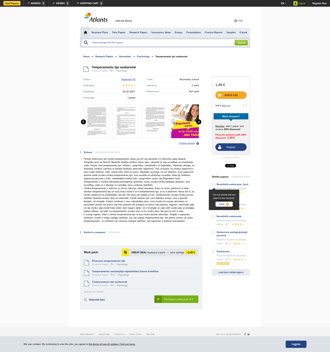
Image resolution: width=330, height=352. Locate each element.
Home (86, 56)
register (219, 126)
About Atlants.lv (87, 334)
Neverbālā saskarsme (229, 216)
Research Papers (100, 71)
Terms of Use (135, 334)
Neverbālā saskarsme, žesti (232, 184)
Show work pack (97, 299)
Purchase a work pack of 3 (178, 299)
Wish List (226, 105)
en (282, 3)
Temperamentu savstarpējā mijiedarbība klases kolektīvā (125, 271)
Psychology (121, 71)
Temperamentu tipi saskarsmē (171, 56)
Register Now (319, 3)
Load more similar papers (231, 272)
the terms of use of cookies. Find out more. (112, 344)
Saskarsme (223, 251)
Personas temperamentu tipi (108, 260)
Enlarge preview (187, 143)
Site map (150, 334)
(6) (128, 79)
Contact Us (119, 334)
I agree (296, 344)
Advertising (104, 334)
